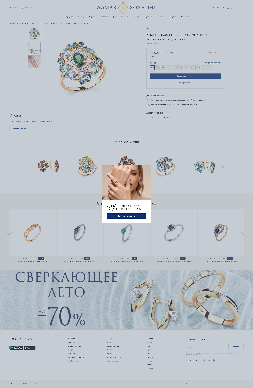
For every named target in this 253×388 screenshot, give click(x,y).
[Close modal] (148, 167)
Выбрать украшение (126, 216)
